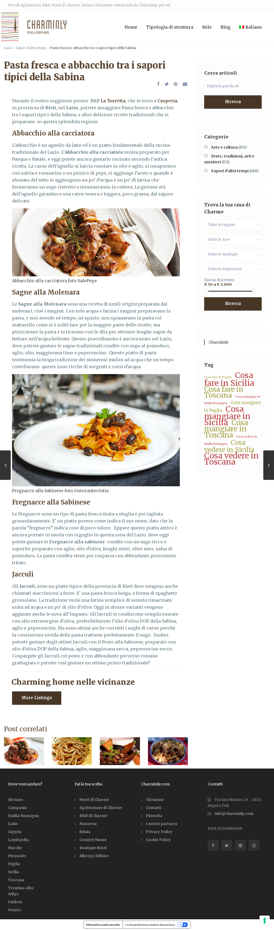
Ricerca (233, 101)
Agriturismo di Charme (100, 807)
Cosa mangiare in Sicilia (227, 415)
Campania (17, 807)
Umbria (15, 902)
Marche (15, 848)
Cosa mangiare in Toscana (226, 428)
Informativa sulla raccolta (103, 924)
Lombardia (18, 840)
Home (130, 27)
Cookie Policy (158, 840)
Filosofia (154, 816)
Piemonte (17, 856)
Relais (84, 832)
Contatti (153, 807)
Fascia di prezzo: (219, 280)
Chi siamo (155, 799)
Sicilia (13, 872)
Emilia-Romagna (23, 816)
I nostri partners (161, 824)
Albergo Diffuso (94, 856)
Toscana (16, 880)
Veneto (14, 910)
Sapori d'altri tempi (31, 48)
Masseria (88, 824)
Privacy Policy (159, 832)
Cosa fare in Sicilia (229, 379)
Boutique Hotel (93, 848)
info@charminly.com (234, 813)
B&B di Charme (93, 816)
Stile (207, 27)
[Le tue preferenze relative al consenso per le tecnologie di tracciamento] (265, 921)
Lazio (13, 824)
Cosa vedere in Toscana (231, 459)
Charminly (219, 342)
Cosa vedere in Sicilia (229, 446)
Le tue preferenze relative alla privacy (150, 924)
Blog (225, 27)
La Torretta (113, 100)
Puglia (14, 864)
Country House (93, 840)
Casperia (167, 100)
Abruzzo (15, 799)
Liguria (14, 832)
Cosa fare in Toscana (223, 392)
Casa (8, 48)
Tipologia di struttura (169, 27)
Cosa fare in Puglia (217, 377)
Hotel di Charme (94, 799)
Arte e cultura (224, 147)
